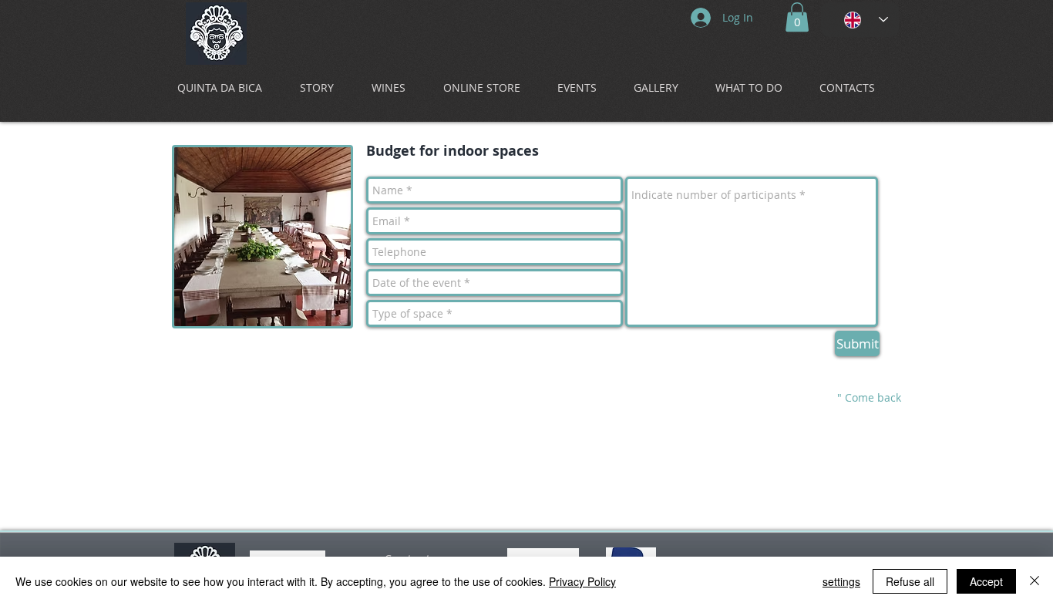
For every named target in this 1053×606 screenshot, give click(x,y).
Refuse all (910, 581)
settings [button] (841, 581)
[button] (797, 17)
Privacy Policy (582, 581)
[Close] (1034, 581)
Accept (986, 581)
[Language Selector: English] (860, 19)
